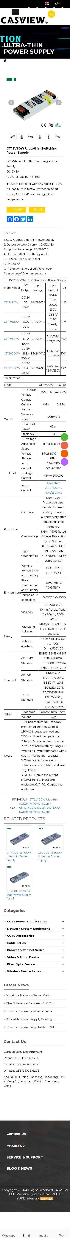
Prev (11, 103)
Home (12, 60)
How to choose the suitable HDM (30, 1027)
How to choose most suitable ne (29, 1011)
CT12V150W (11, 339)
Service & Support (25, 1157)
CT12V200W (12, 353)
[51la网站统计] (46, 1198)
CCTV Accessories (20, 935)
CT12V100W (12, 322)
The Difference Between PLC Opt (30, 1003)
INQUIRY (17, 209)
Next (59, 103)
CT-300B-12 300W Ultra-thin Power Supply (50, 856)
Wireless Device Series (24, 971)
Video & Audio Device (23, 957)
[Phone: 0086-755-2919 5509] (64, 445)
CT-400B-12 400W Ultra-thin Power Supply (19, 856)
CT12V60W (11, 302)
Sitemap (33, 1198)
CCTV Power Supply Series (27, 921)
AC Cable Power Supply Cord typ (29, 1019)
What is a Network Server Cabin (28, 995)
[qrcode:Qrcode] (64, 462)
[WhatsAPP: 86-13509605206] (64, 437)
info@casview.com (25, 1064)
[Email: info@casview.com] (64, 453)
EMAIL (38, 209)
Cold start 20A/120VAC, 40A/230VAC (53, 487)
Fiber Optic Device (21, 964)
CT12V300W (12, 368)
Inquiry (43, 1235)
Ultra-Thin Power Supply (34, 65)
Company (16, 1146)
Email (26, 1235)
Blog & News (19, 1168)
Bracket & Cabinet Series (25, 950)
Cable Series (16, 943)
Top (61, 1235)
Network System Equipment (28, 928)
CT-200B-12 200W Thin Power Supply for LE (19, 894)
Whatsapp (8, 1235)
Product (26, 60)
